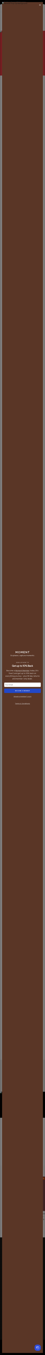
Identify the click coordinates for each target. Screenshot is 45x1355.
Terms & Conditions (22, 704)
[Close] (40, 5)
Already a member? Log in (22, 696)
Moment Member (22, 670)
